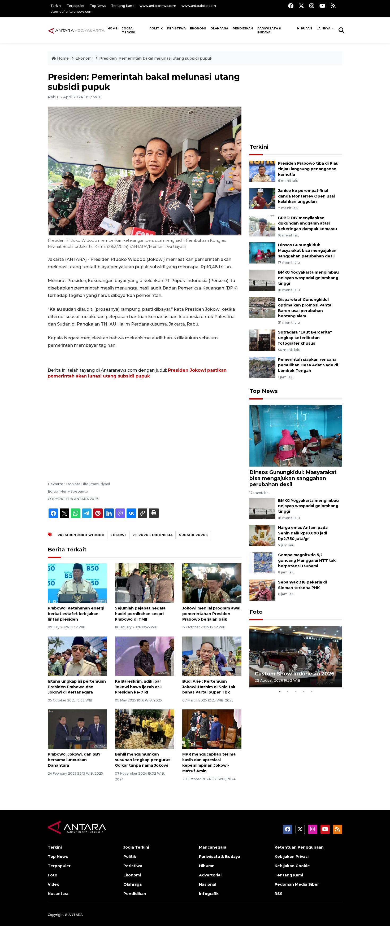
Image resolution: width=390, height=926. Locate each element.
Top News (98, 6)
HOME (112, 28)
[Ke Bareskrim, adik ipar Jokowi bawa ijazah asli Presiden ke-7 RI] (144, 656)
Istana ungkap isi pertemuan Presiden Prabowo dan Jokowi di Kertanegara (77, 687)
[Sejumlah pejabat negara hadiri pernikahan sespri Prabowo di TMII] (144, 582)
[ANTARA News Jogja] (76, 30)
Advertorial (210, 875)
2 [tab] (288, 691)
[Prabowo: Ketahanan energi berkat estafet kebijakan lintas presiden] (77, 582)
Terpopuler (76, 6)
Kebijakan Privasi (292, 856)
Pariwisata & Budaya (269, 30)
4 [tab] (303, 691)
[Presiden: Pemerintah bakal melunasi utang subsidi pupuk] (295, 435)
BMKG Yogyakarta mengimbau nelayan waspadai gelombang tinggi (308, 278)
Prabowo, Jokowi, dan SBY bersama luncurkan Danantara (74, 760)
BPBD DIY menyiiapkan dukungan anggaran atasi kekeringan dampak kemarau (307, 223)
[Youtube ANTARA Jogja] (322, 5)
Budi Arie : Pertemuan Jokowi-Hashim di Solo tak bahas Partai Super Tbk (208, 687)
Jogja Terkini (128, 30)
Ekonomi (198, 28)
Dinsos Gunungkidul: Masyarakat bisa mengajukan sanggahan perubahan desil (307, 250)
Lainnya (323, 28)
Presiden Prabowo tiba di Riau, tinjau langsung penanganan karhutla (309, 169)
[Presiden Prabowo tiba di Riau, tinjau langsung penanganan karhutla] (262, 170)
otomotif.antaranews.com (71, 12)
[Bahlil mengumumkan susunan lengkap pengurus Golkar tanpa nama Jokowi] (144, 728)
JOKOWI (118, 535)
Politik (156, 28)
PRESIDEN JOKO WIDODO (81, 535)
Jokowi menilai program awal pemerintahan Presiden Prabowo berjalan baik (211, 614)
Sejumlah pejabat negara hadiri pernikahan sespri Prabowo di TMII (140, 614)
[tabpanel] (295, 656)
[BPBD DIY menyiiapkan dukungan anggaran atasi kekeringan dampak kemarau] (262, 225)
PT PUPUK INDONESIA (152, 535)
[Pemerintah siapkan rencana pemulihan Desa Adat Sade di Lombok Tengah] (262, 367)
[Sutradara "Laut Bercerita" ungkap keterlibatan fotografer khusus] (262, 340)
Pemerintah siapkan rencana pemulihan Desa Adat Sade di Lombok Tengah (308, 365)
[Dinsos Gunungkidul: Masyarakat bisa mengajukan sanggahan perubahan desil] (262, 252)
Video (53, 884)
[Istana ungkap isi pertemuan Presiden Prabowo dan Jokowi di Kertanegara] (77, 656)
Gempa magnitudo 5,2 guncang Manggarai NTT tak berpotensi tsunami (307, 560)
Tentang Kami (122, 6)
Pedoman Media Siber (297, 884)
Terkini (56, 6)
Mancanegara (212, 847)
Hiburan (304, 28)
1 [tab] (280, 691)
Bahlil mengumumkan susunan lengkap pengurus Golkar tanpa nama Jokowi (142, 760)
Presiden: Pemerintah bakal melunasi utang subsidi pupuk (155, 58)
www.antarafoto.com (198, 6)
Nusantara (58, 893)
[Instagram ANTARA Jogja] (311, 5)
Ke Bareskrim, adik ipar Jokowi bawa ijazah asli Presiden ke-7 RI (138, 687)
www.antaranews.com (158, 6)
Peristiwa (176, 28)
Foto (256, 612)
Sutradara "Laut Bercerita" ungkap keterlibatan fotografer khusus (305, 338)
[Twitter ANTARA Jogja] (301, 5)
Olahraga (219, 28)
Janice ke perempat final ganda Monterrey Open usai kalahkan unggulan (306, 196)
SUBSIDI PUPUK (193, 535)
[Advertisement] (144, 423)
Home (63, 58)
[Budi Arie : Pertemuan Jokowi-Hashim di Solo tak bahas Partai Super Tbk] (211, 656)
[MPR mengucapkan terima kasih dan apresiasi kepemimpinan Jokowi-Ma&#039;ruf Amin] (211, 728)
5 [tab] (311, 691)
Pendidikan (243, 28)
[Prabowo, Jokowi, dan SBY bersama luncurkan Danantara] (77, 728)
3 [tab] (295, 691)
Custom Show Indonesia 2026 (295, 673)
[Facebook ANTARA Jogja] (290, 5)
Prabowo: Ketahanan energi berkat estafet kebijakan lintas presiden (76, 614)
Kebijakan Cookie (292, 865)
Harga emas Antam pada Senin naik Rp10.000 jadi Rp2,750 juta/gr (303, 533)
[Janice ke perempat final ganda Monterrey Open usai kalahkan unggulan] (262, 198)
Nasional (207, 884)
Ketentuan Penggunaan (299, 847)
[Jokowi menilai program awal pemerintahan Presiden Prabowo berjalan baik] (211, 582)
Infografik (209, 893)
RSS (279, 893)
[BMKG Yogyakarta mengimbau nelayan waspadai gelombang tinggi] (262, 279)
